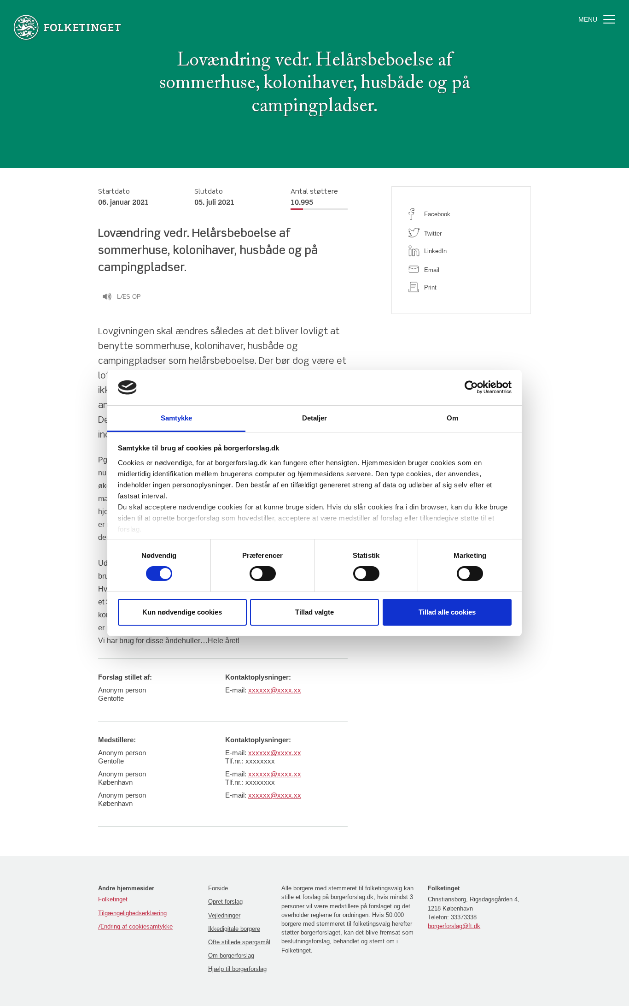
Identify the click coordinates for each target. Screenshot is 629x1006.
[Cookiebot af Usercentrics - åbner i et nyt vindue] (471, 387)
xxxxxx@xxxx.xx (274, 690)
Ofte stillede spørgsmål (239, 942)
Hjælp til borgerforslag (237, 968)
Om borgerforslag (231, 955)
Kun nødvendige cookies (182, 612)
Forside (218, 888)
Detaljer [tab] (314, 418)
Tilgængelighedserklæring (132, 913)
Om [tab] (452, 418)
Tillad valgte (314, 612)
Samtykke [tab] (176, 418)
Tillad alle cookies (447, 612)
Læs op (129, 296)
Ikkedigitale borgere (234, 928)
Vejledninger (224, 915)
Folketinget (113, 899)
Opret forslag (225, 901)
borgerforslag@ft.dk (454, 926)
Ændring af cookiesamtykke (135, 926)
